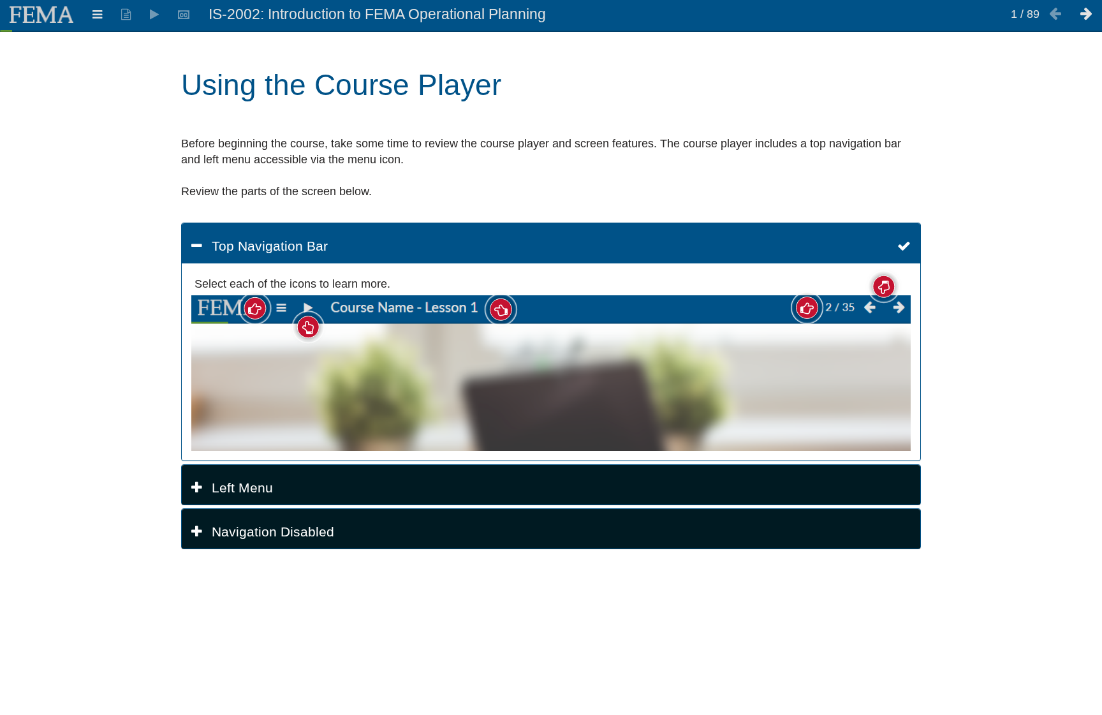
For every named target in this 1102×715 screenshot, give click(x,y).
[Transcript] (126, 15)
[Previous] (1055, 14)
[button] (551, 246)
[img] (551, 373)
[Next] (1086, 14)
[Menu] (97, 15)
